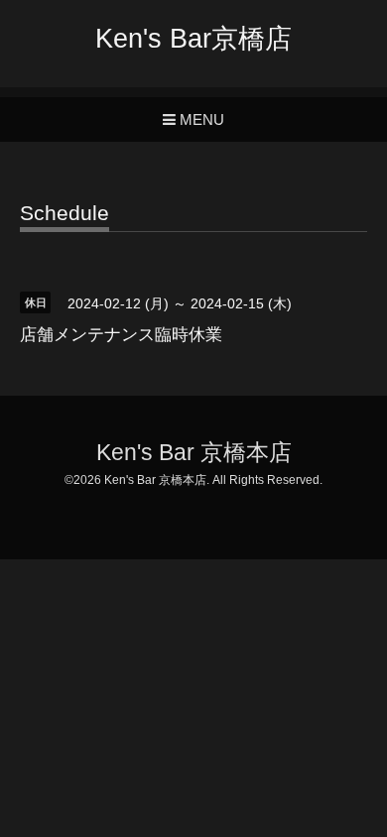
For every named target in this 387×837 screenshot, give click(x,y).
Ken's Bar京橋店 (193, 39)
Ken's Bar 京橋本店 (194, 452)
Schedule (64, 213)
